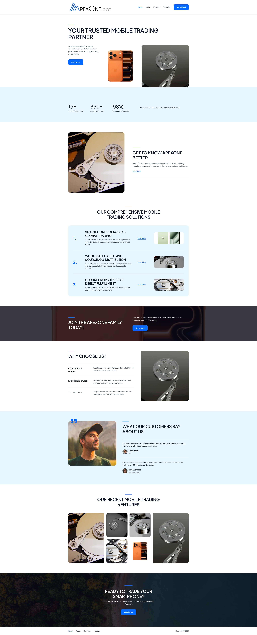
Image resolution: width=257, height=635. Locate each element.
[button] (181, 7)
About (148, 7)
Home (140, 7)
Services (156, 7)
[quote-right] (73, 421)
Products (166, 7)
